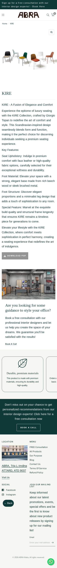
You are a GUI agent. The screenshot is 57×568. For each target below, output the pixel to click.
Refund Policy (36, 472)
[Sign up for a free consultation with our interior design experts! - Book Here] (28, 4)
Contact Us (35, 464)
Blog (32, 460)
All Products (36, 451)
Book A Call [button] (11, 344)
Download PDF (16, 256)
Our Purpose (36, 455)
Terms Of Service (38, 468)
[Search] (48, 15)
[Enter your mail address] (52, 542)
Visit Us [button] (6, 477)
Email (32, 537)
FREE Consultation (39, 447)
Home (4, 23)
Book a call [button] (28, 427)
